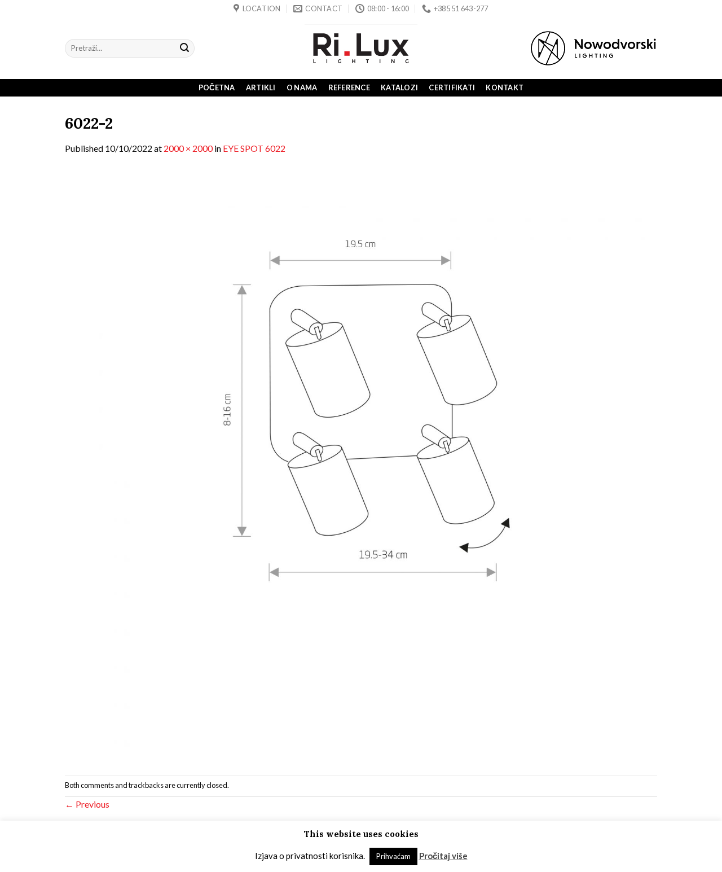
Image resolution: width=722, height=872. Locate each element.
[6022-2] (361, 464)
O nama (302, 87)
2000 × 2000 (188, 148)
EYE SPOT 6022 (254, 148)
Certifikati (452, 87)
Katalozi (399, 87)
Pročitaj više (443, 856)
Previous (87, 804)
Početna (217, 87)
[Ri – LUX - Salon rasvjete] (361, 48)
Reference (349, 87)
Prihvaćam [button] (393, 856)
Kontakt (504, 87)
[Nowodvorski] (593, 48)
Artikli (261, 87)
